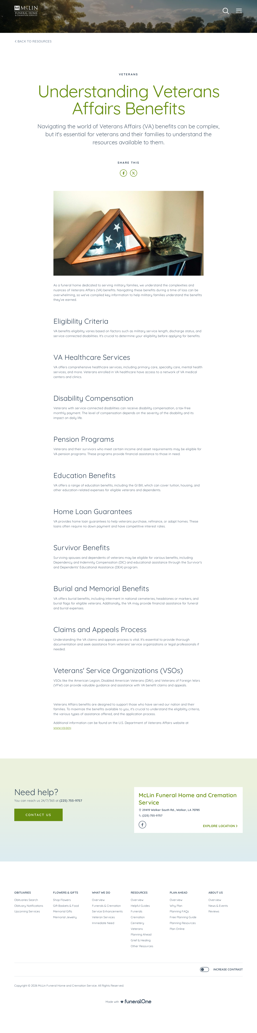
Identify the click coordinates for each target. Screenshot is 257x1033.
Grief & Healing (141, 940)
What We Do (101, 892)
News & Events (218, 905)
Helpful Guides (140, 905)
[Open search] (226, 11)
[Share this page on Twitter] (133, 173)
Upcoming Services (27, 911)
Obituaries (22, 892)
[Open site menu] (239, 11)
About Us (215, 892)
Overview (98, 900)
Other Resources (142, 946)
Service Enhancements (107, 911)
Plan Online (177, 929)
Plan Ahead (178, 892)
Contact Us (39, 815)
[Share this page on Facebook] (123, 173)
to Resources (34, 41)
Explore (219, 826)
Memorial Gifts (62, 911)
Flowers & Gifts (65, 892)
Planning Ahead (141, 934)
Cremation (138, 917)
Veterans (137, 929)
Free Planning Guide (183, 917)
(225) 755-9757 (70, 800)
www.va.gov (62, 728)
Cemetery (137, 923)
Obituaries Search (26, 900)
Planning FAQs (179, 911)
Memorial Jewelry (65, 917)
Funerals (136, 911)
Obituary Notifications (28, 905)
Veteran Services (103, 917)
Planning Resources (183, 923)
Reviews (213, 911)
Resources (139, 892)
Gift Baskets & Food (66, 905)
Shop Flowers (62, 900)
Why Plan (176, 905)
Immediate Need (103, 923)
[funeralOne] (138, 1001)
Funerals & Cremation (106, 905)
